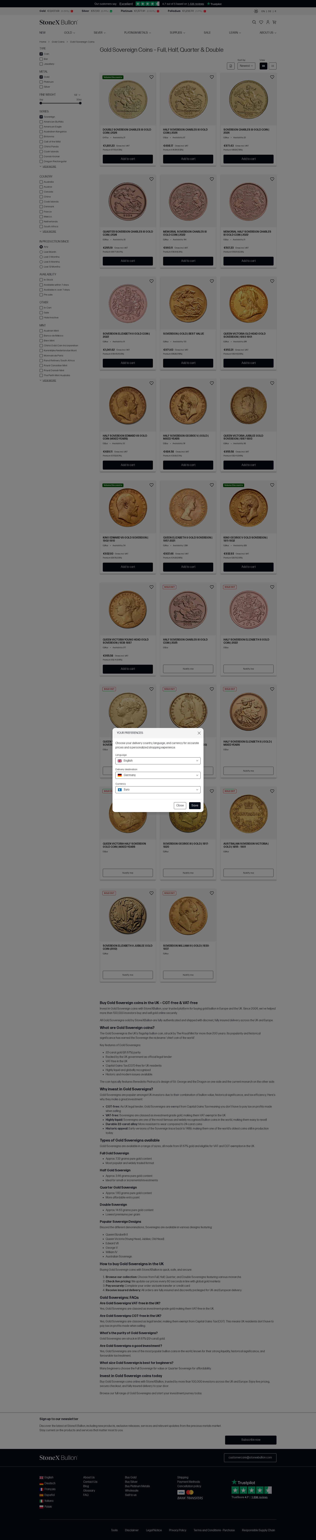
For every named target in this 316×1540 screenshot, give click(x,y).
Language (121, 754)
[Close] (199, 733)
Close (180, 805)
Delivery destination (126, 769)
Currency (120, 783)
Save (194, 805)
